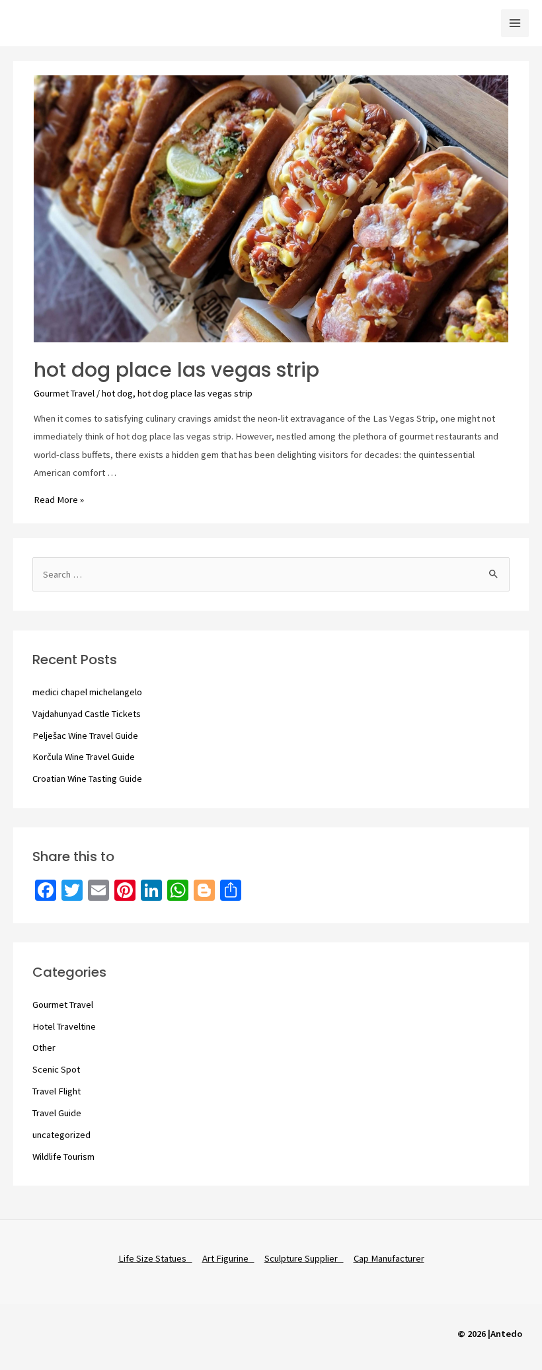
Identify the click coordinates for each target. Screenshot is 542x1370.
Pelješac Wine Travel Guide (85, 736)
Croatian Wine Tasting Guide (87, 778)
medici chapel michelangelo (87, 692)
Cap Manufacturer (389, 1258)
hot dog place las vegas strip (176, 370)
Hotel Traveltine (64, 1026)
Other (44, 1047)
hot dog (117, 393)
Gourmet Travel (64, 393)
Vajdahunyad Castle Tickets (86, 714)
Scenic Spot (56, 1069)
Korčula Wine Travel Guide (83, 757)
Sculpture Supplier (304, 1258)
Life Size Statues (155, 1258)
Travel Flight (56, 1091)
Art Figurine (228, 1258)
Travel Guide (56, 1113)
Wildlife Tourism (63, 1156)
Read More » (59, 500)
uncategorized (61, 1135)
